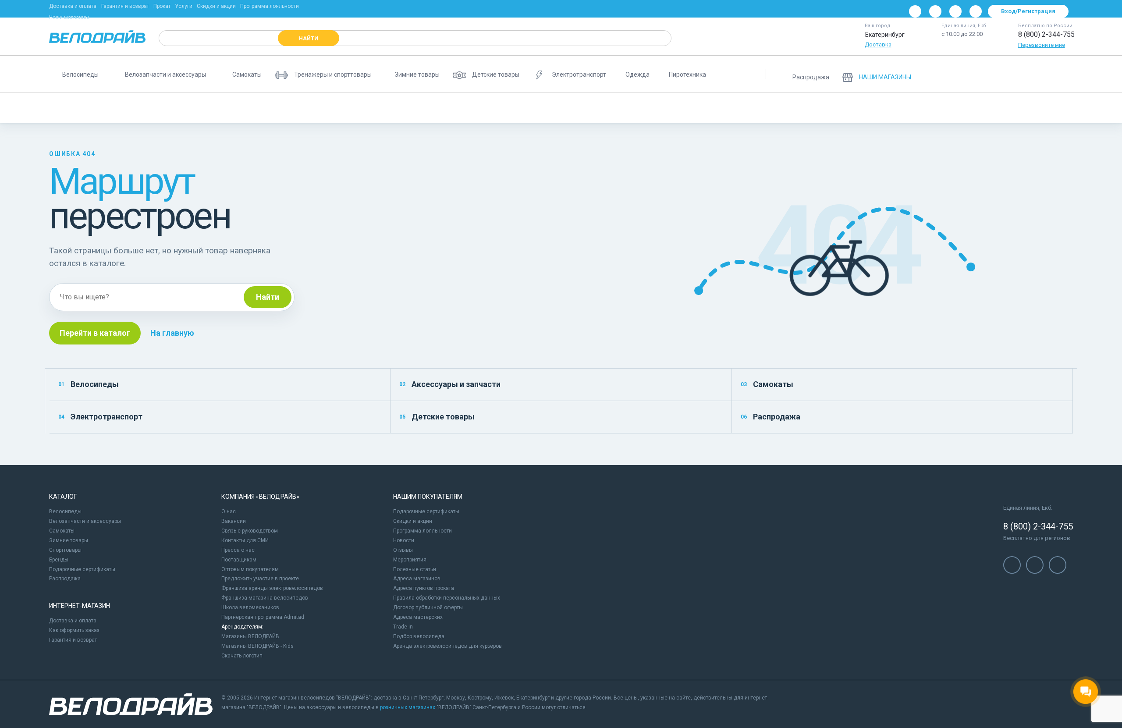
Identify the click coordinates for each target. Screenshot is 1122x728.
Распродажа (770, 416)
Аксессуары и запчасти (450, 384)
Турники (850, 108)
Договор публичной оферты (428, 607)
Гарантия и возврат (125, 6)
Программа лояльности (269, 6)
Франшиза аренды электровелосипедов (272, 588)
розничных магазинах (407, 707)
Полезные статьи (414, 569)
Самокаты (767, 384)
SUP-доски (394, 108)
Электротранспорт (100, 416)
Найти (267, 297)
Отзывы (403, 550)
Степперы (1023, 108)
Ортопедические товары (632, 108)
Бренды (58, 560)
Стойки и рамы (1075, 108)
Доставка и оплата (72, 6)
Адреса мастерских (418, 617)
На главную (172, 332)
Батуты (436, 108)
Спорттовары (65, 550)
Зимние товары (68, 540)
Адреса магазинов (416, 578)
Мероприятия (409, 560)
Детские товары (437, 416)
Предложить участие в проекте (260, 578)
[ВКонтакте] (915, 11)
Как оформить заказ (74, 630)
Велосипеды (88, 384)
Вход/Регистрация (1028, 11)
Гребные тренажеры (491, 108)
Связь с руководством (249, 531)
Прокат (161, 6)
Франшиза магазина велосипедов (264, 598)
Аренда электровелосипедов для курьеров (447, 646)
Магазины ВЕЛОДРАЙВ (250, 636)
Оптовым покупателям (250, 569)
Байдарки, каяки (704, 108)
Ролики (132, 108)
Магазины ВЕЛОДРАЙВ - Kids (257, 646)
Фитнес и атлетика (336, 108)
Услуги (183, 6)
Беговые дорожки (79, 108)
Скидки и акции (216, 6)
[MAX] (975, 11)
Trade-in (403, 627)
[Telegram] (955, 11)
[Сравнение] (1016, 74)
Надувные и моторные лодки (782, 108)
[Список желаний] (1039, 74)
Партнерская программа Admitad (262, 617)
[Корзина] (1062, 74)
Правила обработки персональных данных (446, 598)
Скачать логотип (242, 656)
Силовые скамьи (558, 108)
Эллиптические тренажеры (258, 108)
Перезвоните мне (1041, 45)
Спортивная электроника (912, 108)
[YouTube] (935, 11)
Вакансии (233, 521)
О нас (228, 511)
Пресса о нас (238, 550)
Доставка (878, 44)
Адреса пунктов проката (423, 588)
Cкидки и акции (412, 521)
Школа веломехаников (250, 607)
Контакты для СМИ (245, 540)
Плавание (977, 108)
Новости (403, 540)
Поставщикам (238, 560)
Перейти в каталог (95, 332)
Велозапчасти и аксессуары (85, 521)
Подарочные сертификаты (82, 569)
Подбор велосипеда (418, 636)
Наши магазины (69, 17)
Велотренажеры (182, 108)
